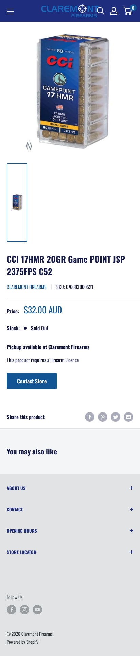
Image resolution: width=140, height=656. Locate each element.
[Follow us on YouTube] (37, 609)
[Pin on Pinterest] (102, 416)
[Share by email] (128, 416)
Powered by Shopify (22, 641)
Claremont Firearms (27, 286)
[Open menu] (10, 11)
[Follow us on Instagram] (24, 609)
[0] (127, 11)
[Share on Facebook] (89, 416)
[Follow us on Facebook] (11, 609)
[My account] (113, 11)
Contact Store (32, 381)
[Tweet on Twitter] (115, 416)
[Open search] (100, 11)
